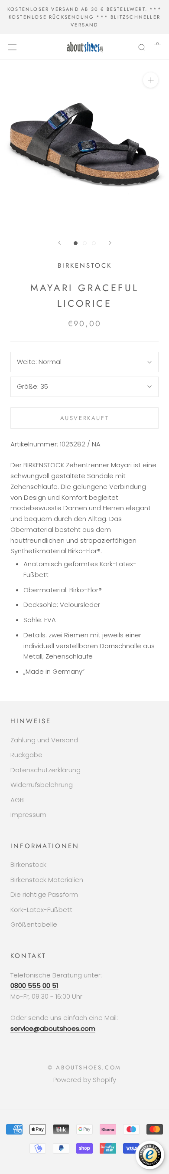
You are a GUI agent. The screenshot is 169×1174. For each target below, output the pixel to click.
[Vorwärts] (110, 243)
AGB (17, 799)
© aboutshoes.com (84, 1067)
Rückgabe (26, 754)
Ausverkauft (84, 418)
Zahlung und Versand (44, 739)
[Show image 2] (85, 243)
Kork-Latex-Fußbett (41, 909)
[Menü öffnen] (12, 46)
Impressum (28, 814)
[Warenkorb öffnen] (157, 47)
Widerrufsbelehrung (41, 784)
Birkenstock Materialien (46, 879)
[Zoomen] (150, 80)
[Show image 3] (94, 243)
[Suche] (142, 46)
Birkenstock (28, 864)
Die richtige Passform (44, 894)
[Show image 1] (76, 243)
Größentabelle (33, 924)
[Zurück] (59, 243)
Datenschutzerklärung (45, 769)
